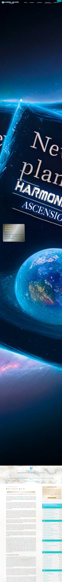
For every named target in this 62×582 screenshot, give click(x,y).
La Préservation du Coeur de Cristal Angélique (49, 517)
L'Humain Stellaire (45, 578)
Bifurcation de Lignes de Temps (47, 563)
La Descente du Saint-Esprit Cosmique (48, 510)
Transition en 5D (45, 575)
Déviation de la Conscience (46, 580)
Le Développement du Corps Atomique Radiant (49, 509)
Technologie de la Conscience (47, 572)
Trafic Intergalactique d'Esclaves (47, 560)
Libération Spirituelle (24, 569)
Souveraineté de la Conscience (47, 525)
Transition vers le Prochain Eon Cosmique (48, 512)
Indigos (34, 561)
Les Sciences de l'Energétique (47, 565)
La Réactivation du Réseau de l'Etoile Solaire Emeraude (50, 530)
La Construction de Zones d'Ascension (48, 515)
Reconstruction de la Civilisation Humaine (48, 538)
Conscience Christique (10, 537)
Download (21, 494)
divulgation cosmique (17, 499)
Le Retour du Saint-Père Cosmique (48, 550)
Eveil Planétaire (45, 557)
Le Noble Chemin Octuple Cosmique (48, 535)
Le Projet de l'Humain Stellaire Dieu (48, 532)
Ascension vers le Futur (46, 548)
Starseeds (8, 562)
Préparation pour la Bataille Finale (47, 555)
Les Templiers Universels (46, 522)
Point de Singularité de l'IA (46, 547)
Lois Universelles (13, 528)
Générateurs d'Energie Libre (47, 527)
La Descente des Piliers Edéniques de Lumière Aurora (50, 524)
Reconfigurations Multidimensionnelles (48, 573)
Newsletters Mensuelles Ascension (9, 228)
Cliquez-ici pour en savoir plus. (40, 472)
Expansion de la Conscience (47, 568)
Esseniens (20, 563)
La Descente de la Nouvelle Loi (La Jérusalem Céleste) (50, 545)
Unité (7, 498)
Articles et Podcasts (11, 240)
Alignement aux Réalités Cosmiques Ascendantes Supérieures (51, 533)
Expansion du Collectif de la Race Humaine (48, 542)
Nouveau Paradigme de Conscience (22, 497)
